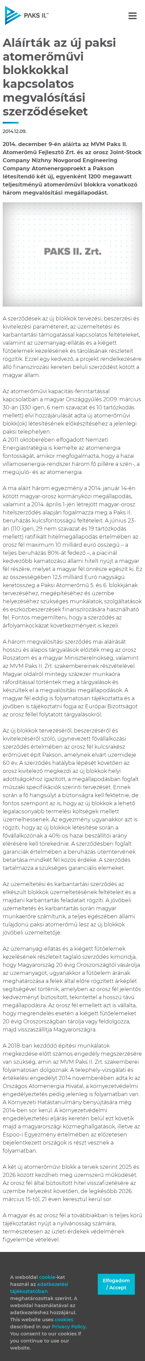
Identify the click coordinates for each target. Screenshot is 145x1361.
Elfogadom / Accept (116, 1284)
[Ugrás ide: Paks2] (38, 15)
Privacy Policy (69, 1327)
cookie (47, 1277)
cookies (64, 1320)
